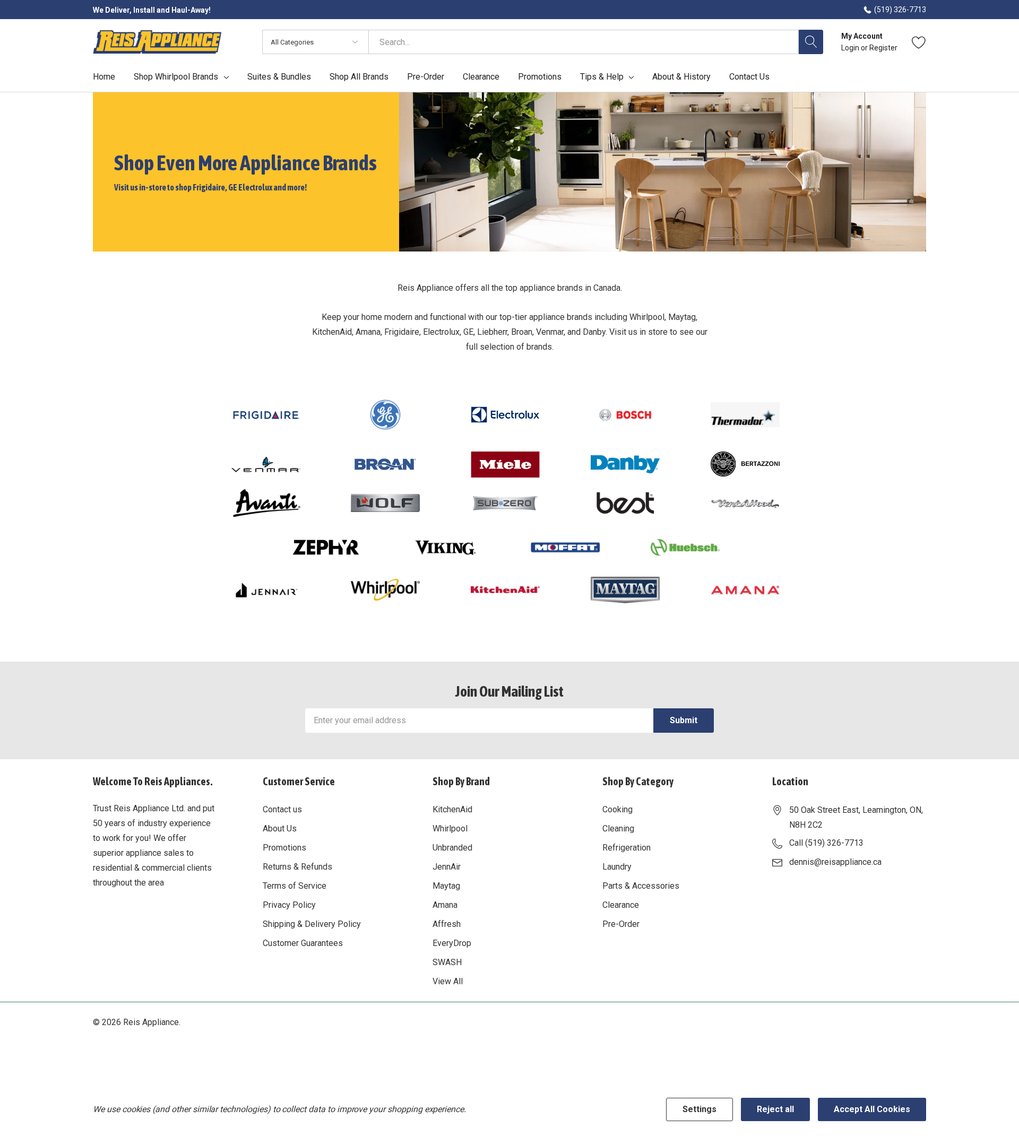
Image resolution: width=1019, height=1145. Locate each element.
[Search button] (811, 42)
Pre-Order (621, 924)
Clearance (620, 905)
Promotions (284, 848)
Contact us (282, 809)
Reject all (775, 1109)
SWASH (447, 962)
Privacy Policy (289, 905)
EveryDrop (452, 943)
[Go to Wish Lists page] (919, 41)
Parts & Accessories (640, 886)
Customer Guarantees (303, 943)
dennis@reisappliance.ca (835, 862)
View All (448, 981)
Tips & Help (602, 77)
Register (883, 48)
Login (851, 48)
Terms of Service (294, 886)
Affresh (447, 924)
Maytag (446, 886)
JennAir (447, 867)
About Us (280, 828)
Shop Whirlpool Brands (176, 77)
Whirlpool (450, 828)
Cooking (617, 809)
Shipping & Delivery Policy (312, 924)
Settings (699, 1109)
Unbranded (452, 848)
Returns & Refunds (297, 867)
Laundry (617, 867)
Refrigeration (626, 848)
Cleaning (618, 828)
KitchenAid (452, 809)
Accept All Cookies (872, 1109)
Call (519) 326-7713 (826, 843)
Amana (445, 905)
